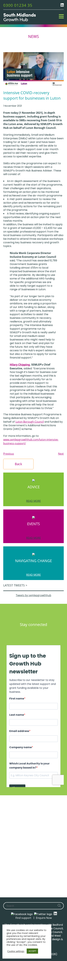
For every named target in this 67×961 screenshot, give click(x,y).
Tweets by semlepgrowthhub (33, 595)
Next (61, 453)
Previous (8, 453)
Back (18, 464)
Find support (23, 918)
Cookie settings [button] (15, 951)
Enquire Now (44, 918)
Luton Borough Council (29, 421)
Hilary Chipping (20, 364)
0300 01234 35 (17, 5)
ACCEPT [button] (32, 951)
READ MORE (33, 501)
